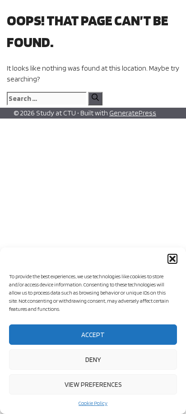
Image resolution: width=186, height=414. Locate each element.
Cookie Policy (93, 403)
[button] (172, 258)
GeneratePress (132, 113)
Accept (93, 335)
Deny (93, 360)
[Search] (95, 98)
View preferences (93, 385)
